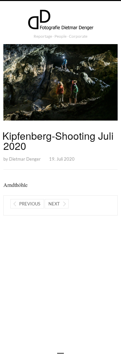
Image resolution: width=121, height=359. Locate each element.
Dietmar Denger (25, 159)
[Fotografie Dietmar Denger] (60, 20)
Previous (29, 203)
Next (54, 203)
